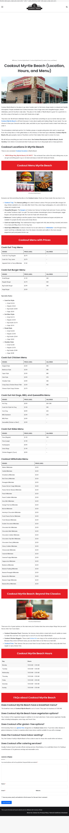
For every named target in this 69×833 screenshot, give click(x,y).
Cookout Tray (8, 202)
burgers (23, 210)
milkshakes (49, 227)
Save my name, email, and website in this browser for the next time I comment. (25, 797)
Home (15, 60)
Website (38, 790)
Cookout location (21, 151)
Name (3, 784)
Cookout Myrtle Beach (23, 60)
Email (3, 790)
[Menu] (2, 8)
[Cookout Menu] (34, 7)
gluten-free (20, 728)
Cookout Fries (9, 643)
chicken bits (33, 638)
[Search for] (67, 8)
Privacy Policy (44, 812)
